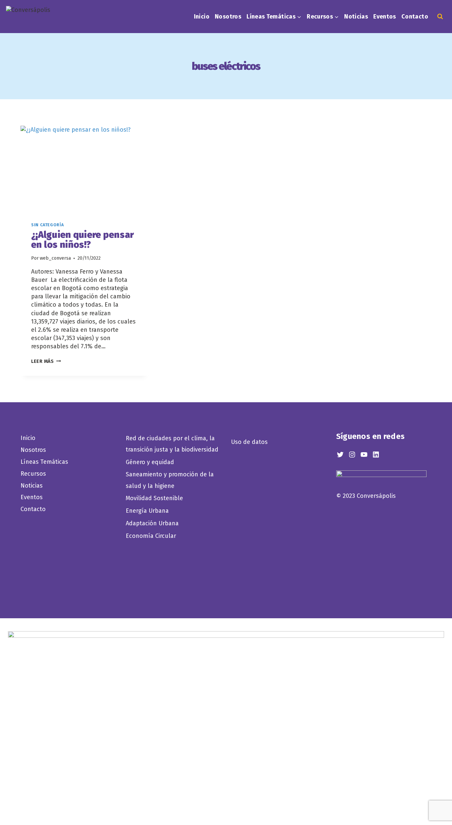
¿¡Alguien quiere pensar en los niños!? (82, 239)
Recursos (33, 473)
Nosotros (228, 16)
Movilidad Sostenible (154, 498)
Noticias (356, 16)
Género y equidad (150, 462)
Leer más (46, 361)
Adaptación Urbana (154, 523)
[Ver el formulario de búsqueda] (440, 16)
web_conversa (55, 258)
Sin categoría (47, 224)
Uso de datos (249, 442)
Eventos (384, 16)
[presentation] (85, 168)
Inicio (201, 16)
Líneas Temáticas (44, 461)
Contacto (414, 16)
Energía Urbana (147, 510)
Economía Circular (152, 536)
